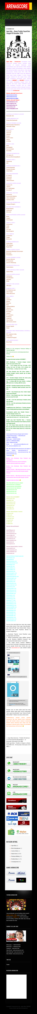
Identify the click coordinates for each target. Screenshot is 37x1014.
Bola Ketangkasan (15, 848)
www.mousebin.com (11, 588)
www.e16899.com (10, 568)
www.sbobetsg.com (11, 610)
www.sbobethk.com (11, 608)
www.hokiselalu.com (11, 619)
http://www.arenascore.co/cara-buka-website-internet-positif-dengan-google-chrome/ (18, 471)
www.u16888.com (10, 569)
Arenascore (18, 61)
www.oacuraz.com (10, 503)
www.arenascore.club (11, 486)
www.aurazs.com (10, 498)
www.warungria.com (11, 578)
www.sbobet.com (10, 557)
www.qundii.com (10, 505)
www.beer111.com (10, 598)
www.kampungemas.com (12, 576)
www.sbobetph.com (11, 614)
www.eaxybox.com (10, 580)
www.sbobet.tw (10, 559)
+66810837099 (15, 948)
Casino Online (14, 851)
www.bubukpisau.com (12, 101)
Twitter (8, 964)
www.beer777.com (10, 600)
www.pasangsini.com (11, 573)
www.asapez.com (10, 595)
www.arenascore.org (11, 453)
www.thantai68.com (11, 620)
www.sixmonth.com (11, 593)
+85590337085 (17, 946)
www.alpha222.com (11, 602)
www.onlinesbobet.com (12, 563)
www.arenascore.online (12, 98)
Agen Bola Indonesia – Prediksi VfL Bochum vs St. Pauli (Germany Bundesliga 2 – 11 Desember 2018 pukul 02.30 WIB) (18, 739)
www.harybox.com (10, 581)
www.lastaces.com (10, 502)
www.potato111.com (11, 603)
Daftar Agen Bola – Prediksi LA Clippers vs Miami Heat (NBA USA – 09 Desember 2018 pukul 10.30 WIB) (18, 744)
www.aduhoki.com (10, 571)
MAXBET (22, 80)
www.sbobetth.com (11, 615)
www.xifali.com (10, 507)
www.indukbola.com (11, 574)
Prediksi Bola (14, 859)
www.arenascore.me (11, 96)
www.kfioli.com (10, 500)
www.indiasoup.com (11, 590)
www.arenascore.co (24, 450)
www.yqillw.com (10, 509)
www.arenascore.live (11, 95)
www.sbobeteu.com (11, 617)
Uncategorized (14, 861)
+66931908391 (17, 944)
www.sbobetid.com (11, 612)
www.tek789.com (10, 566)
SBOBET (14, 80)
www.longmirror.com (11, 591)
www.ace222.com (10, 597)
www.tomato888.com (11, 607)
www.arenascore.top (23, 452)
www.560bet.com (10, 564)
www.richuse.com (10, 586)
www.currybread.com (11, 585)
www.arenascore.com (21, 448)
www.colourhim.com (11, 583)
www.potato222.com (11, 605)
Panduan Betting (15, 856)
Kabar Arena (14, 853)
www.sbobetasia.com (11, 561)
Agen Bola (9, 61)
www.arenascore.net (11, 452)
